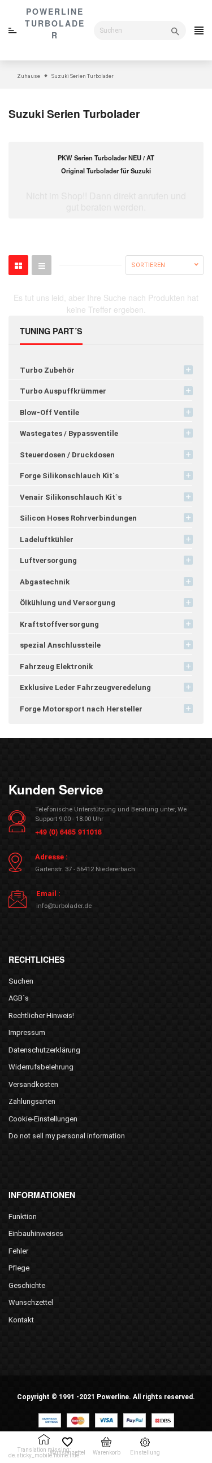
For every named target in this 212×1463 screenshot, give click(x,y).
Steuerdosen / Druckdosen (67, 455)
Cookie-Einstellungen (42, 1119)
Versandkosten (33, 1084)
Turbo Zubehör (47, 370)
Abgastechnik (45, 582)
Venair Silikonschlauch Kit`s (71, 497)
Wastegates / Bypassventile (69, 433)
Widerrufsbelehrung (40, 1067)
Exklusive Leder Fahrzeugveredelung (85, 687)
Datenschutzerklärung (44, 1050)
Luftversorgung (48, 560)
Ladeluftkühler (46, 539)
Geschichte (26, 1285)
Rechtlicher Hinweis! (41, 1015)
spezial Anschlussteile (60, 645)
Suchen (20, 981)
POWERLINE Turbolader (55, 23)
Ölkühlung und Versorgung (67, 603)
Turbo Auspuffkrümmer (63, 391)
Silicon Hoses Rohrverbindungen (78, 518)
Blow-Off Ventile (49, 412)
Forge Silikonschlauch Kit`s (69, 475)
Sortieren (148, 265)
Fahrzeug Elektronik (56, 666)
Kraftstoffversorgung (59, 624)
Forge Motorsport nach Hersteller (81, 709)
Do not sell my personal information (66, 1136)
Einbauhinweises (35, 1233)
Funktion (22, 1216)
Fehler (18, 1251)
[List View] (41, 265)
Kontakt (21, 1320)
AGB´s (18, 998)
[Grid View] (18, 265)
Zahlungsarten (31, 1101)
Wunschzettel (30, 1302)
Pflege (18, 1268)
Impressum (26, 1032)
